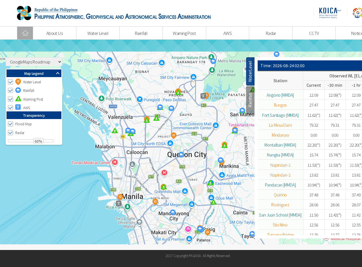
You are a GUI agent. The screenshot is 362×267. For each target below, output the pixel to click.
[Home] (25, 33)
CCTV (314, 33)
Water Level (97, 33)
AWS (227, 33)
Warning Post (184, 33)
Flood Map (23, 124)
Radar (271, 33)
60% (38, 141)
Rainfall (141, 33)
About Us (54, 33)
